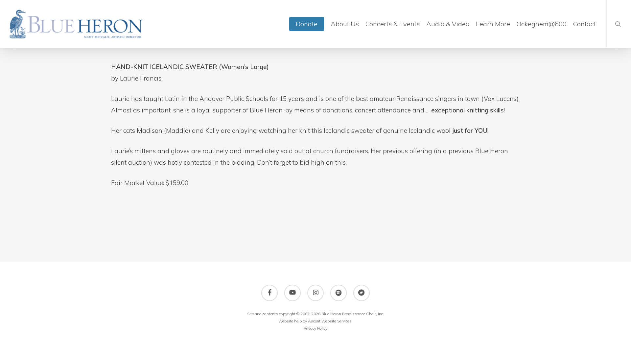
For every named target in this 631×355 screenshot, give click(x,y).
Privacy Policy (315, 328)
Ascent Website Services (330, 321)
